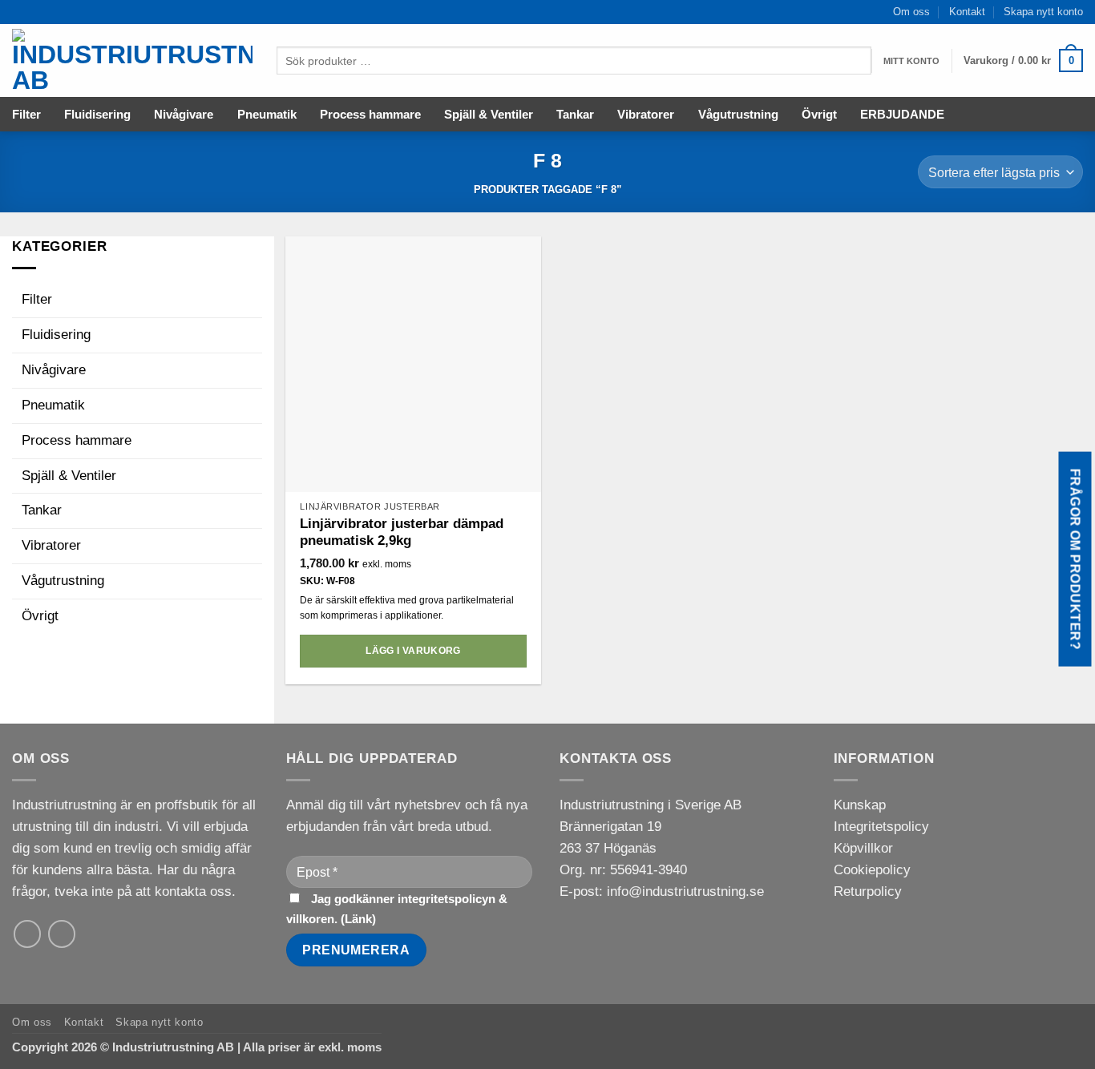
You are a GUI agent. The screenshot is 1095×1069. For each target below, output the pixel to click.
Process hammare (370, 114)
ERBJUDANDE (902, 114)
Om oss (911, 12)
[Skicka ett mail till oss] (28, 934)
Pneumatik (267, 114)
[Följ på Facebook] (62, 934)
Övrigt (819, 114)
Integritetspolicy (881, 826)
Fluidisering (97, 114)
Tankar (575, 114)
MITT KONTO (911, 61)
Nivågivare (183, 114)
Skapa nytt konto (1043, 12)
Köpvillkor (863, 848)
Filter (26, 114)
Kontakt (967, 12)
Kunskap (860, 805)
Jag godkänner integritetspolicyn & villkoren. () (396, 908)
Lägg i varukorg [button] (413, 650)
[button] (1023, 61)
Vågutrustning (738, 114)
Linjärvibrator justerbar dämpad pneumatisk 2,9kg (401, 532)
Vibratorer (645, 114)
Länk (358, 919)
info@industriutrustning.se (685, 891)
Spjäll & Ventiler (488, 114)
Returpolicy (868, 891)
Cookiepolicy (872, 869)
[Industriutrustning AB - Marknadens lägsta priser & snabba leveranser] (132, 61)
